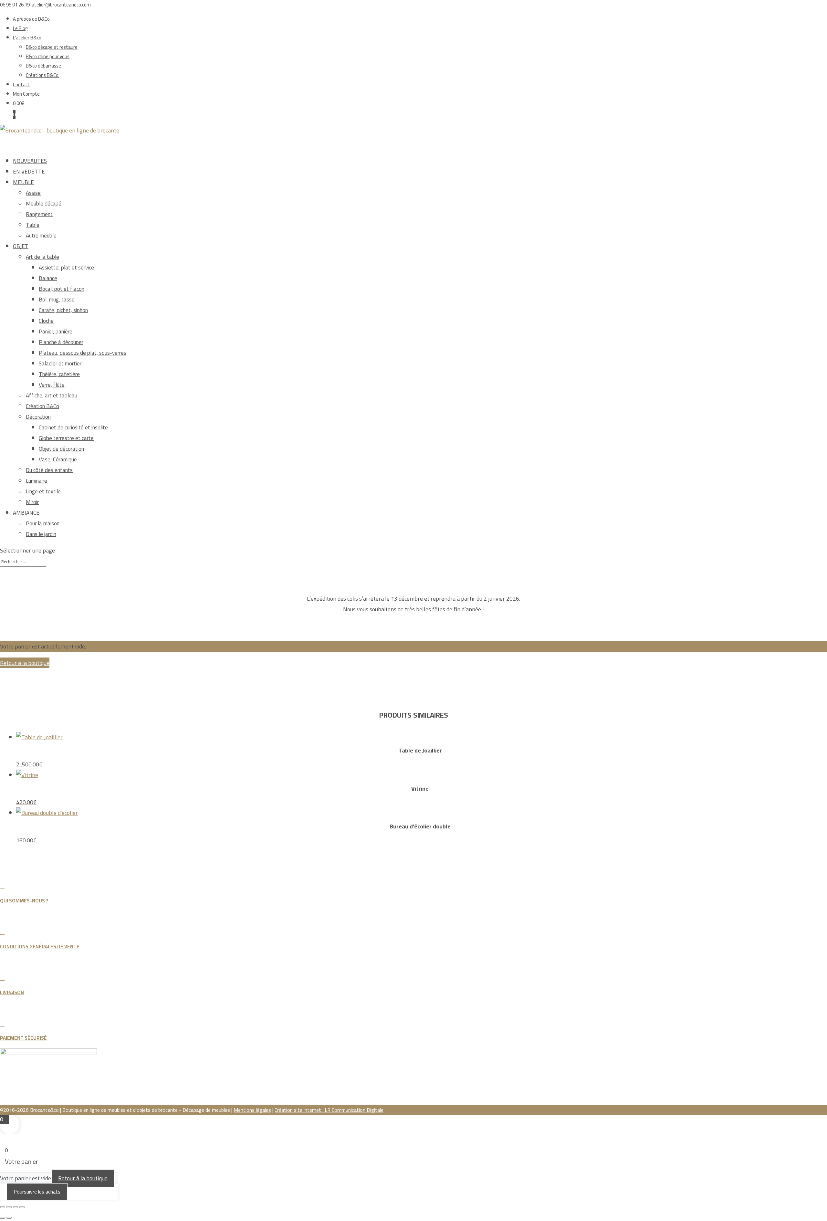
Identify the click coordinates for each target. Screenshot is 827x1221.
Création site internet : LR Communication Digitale (329, 1110)
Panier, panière (55, 331)
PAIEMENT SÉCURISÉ (23, 1038)
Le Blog (20, 28)
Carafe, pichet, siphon (63, 310)
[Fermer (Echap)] (22, 1207)
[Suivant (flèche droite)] (9, 1218)
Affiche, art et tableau (51, 395)
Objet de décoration (61, 449)
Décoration (38, 417)
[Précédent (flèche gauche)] (2, 1218)
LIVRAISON (12, 992)
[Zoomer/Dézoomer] (2, 1207)
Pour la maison (42, 523)
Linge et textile (43, 491)
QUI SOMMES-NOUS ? (24, 900)
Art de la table (42, 257)
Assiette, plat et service (66, 267)
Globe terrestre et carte (66, 438)
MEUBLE (23, 182)
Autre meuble (41, 235)
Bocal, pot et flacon (61, 289)
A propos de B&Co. (32, 19)
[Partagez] (15, 1207)
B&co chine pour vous (47, 56)
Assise (33, 193)
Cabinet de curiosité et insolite (73, 427)
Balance (48, 278)
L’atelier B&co (27, 37)
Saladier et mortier (60, 363)
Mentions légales (252, 1110)
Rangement (39, 214)
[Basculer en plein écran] (9, 1207)
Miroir (32, 502)
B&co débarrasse (43, 65)
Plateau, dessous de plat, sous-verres (82, 353)
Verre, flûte (52, 385)
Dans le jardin (41, 534)
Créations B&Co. (42, 75)
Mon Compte (26, 94)
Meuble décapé (43, 203)
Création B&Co (42, 406)
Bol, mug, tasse (57, 299)
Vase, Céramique (58, 459)
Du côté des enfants (49, 470)
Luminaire (36, 481)
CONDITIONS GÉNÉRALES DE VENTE (39, 946)
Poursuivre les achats (37, 1191)
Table (32, 225)
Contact (21, 84)
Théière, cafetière (59, 374)
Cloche (46, 321)
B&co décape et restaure (52, 47)
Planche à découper (61, 342)
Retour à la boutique (24, 663)
